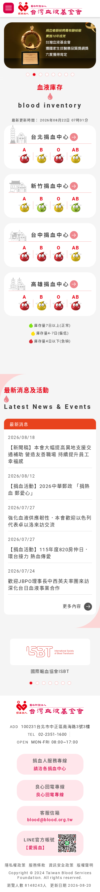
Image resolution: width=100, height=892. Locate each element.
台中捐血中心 (50, 235)
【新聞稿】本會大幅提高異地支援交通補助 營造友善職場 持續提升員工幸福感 (50, 454)
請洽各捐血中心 (50, 768)
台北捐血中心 (50, 137)
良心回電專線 (50, 794)
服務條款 (37, 865)
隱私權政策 (15, 865)
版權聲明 (85, 865)
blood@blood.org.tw (50, 819)
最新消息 (19, 424)
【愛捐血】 (35, 847)
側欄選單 (8, 8)
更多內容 (72, 606)
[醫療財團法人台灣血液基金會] (50, 8)
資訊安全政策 (61, 865)
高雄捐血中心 (50, 284)
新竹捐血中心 (50, 186)
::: (2, 78)
